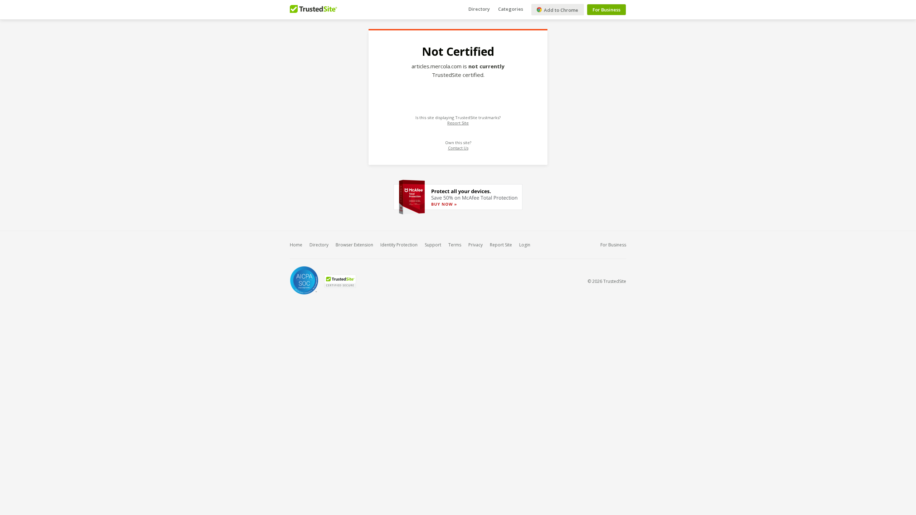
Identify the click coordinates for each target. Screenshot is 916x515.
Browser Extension (354, 245)
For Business (606, 9)
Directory (479, 9)
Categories (510, 9)
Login (524, 245)
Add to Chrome (560, 10)
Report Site (458, 123)
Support (433, 245)
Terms (454, 245)
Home (296, 245)
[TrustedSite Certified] (340, 281)
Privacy (475, 245)
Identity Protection (399, 245)
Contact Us (458, 148)
